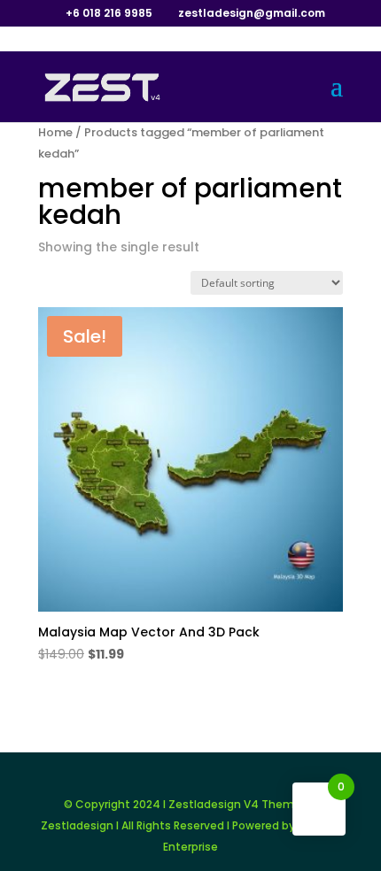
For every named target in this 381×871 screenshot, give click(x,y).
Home (55, 132)
